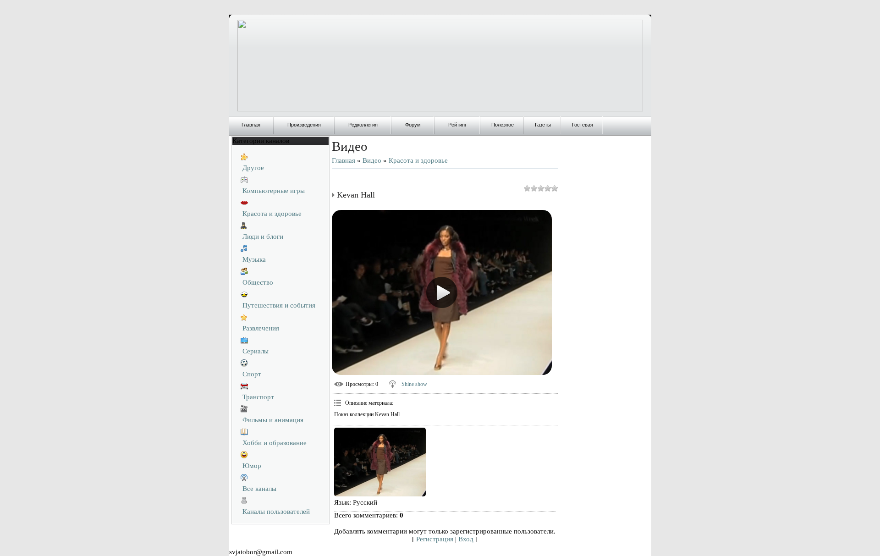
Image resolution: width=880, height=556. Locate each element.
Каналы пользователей (276, 511)
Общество (257, 282)
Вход (465, 539)
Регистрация (434, 539)
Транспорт (258, 397)
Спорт (251, 374)
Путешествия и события (278, 305)
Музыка (254, 259)
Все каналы (259, 488)
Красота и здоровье (272, 213)
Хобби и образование (274, 442)
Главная (343, 160)
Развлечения (260, 328)
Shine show (414, 384)
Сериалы (255, 351)
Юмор (251, 465)
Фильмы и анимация (272, 420)
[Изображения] (380, 462)
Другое (253, 167)
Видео (372, 160)
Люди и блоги (262, 236)
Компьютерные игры (273, 190)
